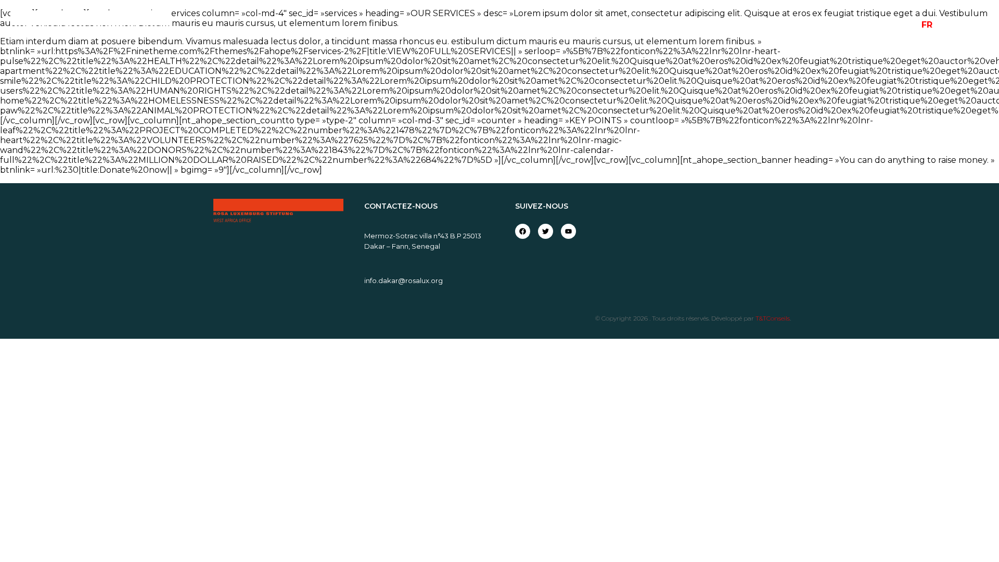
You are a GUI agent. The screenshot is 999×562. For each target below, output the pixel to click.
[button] (979, 25)
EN (946, 25)
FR (926, 25)
